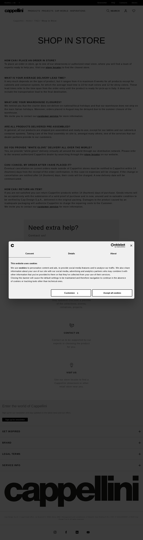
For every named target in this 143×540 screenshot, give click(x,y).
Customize (69, 293)
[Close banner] (131, 245)
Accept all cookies (112, 293)
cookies (23, 268)
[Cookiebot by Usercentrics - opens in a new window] (113, 245)
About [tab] (113, 253)
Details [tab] (71, 253)
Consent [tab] (29, 253)
